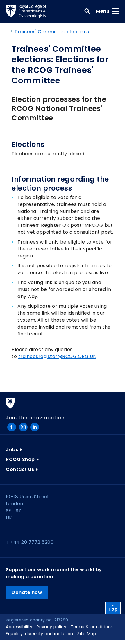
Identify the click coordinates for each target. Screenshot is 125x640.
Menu (104, 11)
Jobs (12, 449)
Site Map (86, 634)
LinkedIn (34, 427)
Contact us (20, 469)
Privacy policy (51, 627)
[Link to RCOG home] (28, 11)
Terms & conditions (92, 627)
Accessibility (19, 627)
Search (87, 11)
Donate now (27, 592)
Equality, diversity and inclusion (39, 634)
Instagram (23, 427)
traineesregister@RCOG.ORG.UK (57, 356)
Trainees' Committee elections (52, 31)
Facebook (11, 427)
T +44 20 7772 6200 (29, 542)
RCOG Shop (20, 459)
